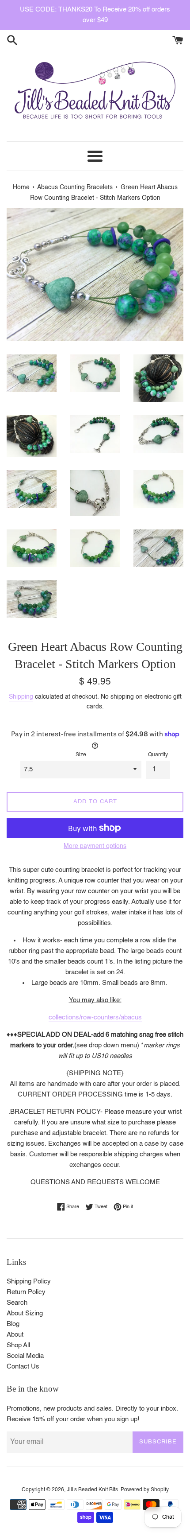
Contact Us (23, 1366)
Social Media (25, 1356)
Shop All (18, 1345)
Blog (13, 1324)
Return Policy (26, 1292)
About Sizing (25, 1313)
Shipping (21, 697)
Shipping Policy (29, 1281)
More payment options (95, 846)
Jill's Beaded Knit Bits (92, 1490)
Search (17, 1302)
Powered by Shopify (145, 1490)
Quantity (158, 755)
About (15, 1334)
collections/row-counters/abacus (95, 1017)
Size (81, 755)
